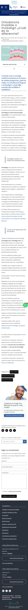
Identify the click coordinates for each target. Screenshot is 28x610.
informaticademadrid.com (14, 607)
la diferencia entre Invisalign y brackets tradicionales (13, 325)
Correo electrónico (7, 466)
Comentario (5, 472)
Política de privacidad (7, 595)
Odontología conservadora (9, 536)
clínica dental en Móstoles (16, 558)
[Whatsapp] (14, 430)
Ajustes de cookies (7, 599)
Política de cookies (16, 597)
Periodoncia (5, 530)
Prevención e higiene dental (9, 539)
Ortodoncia (5, 515)
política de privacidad (15, 491)
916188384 (9, 553)
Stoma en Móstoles (7, 363)
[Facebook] (2, 430)
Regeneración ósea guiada (9, 527)
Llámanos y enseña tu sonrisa (14, 415)
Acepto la (11, 491)
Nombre (4, 461)
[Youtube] (10, 430)
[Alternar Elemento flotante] (25, 305)
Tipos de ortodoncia (7, 380)
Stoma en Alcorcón (17, 360)
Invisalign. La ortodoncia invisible (10, 509)
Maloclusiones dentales (8, 376)
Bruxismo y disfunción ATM (9, 524)
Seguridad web (6, 597)
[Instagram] (6, 430)
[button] (24, 64)
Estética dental (14, 372)
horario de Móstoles (20, 12)
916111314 (9, 577)
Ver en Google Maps (7, 563)
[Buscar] (24, 441)
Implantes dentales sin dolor (9, 512)
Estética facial (6, 521)
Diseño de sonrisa (6, 518)
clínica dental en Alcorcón (16, 581)
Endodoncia (5, 533)
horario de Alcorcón (14, 14)
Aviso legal (18, 595)
